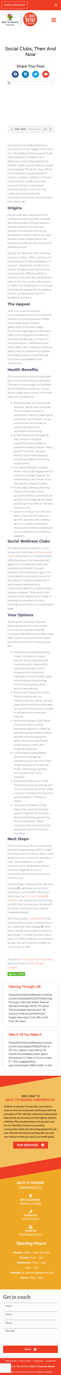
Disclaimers (51, 1361)
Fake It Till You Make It (25, 1035)
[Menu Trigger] (53, 19)
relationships (37, 918)
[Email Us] (30, 1226)
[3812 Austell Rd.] (30, 1196)
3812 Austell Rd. (30, 1199)
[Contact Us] (30, 1211)
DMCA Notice (11, 1361)
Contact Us (30, 1215)
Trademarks (38, 1361)
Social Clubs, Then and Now (36, 959)
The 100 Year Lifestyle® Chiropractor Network (36, 1366)
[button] (55, 5)
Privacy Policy (25, 1361)
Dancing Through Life (25, 987)
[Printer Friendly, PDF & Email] (16, 973)
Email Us (30, 1230)
